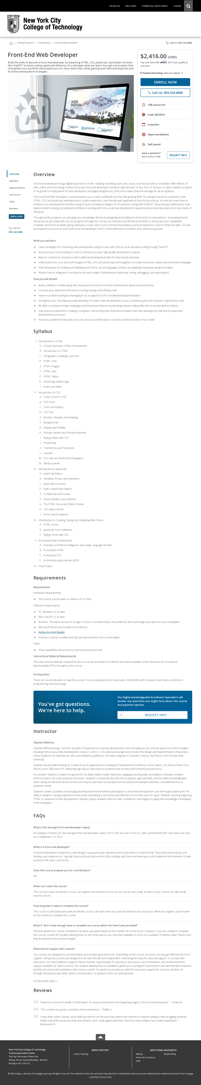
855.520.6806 (16, 231)
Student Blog (170, 1054)
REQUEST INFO (178, 155)
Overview (14, 173)
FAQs (12, 201)
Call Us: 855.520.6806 (179, 42)
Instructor (15, 194)
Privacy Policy (105, 1077)
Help (138, 1060)
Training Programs (25, 42)
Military (139, 1054)
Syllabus (14, 180)
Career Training (80, 1054)
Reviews (13, 208)
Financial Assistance (145, 1057)
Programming (44, 42)
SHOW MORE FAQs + (45, 981)
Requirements (17, 187)
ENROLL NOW (165, 82)
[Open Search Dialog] (188, 5)
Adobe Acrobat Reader (51, 632)
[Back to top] (100, 1049)
